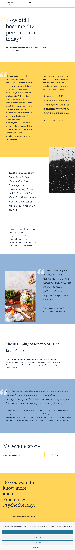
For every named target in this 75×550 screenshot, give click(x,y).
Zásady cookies (36, 547)
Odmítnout (37, 537)
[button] (30, 3)
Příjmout (38, 532)
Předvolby (37, 543)
